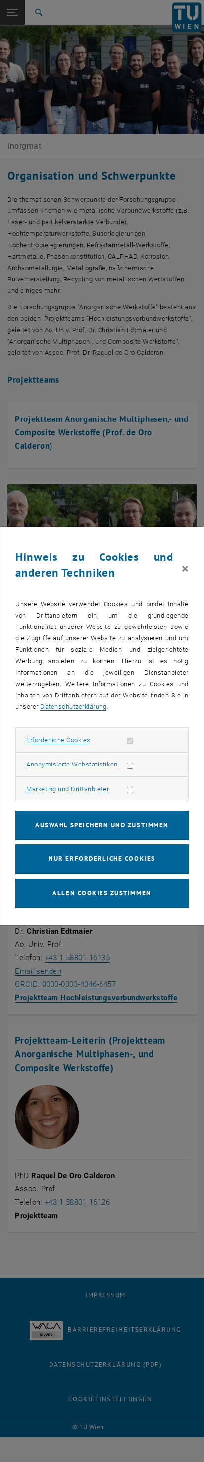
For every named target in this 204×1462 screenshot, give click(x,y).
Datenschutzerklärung (73, 706)
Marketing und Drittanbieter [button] (67, 789)
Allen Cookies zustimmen (101, 893)
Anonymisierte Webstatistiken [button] (71, 764)
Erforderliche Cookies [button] (58, 740)
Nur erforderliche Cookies (102, 858)
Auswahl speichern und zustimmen (101, 825)
